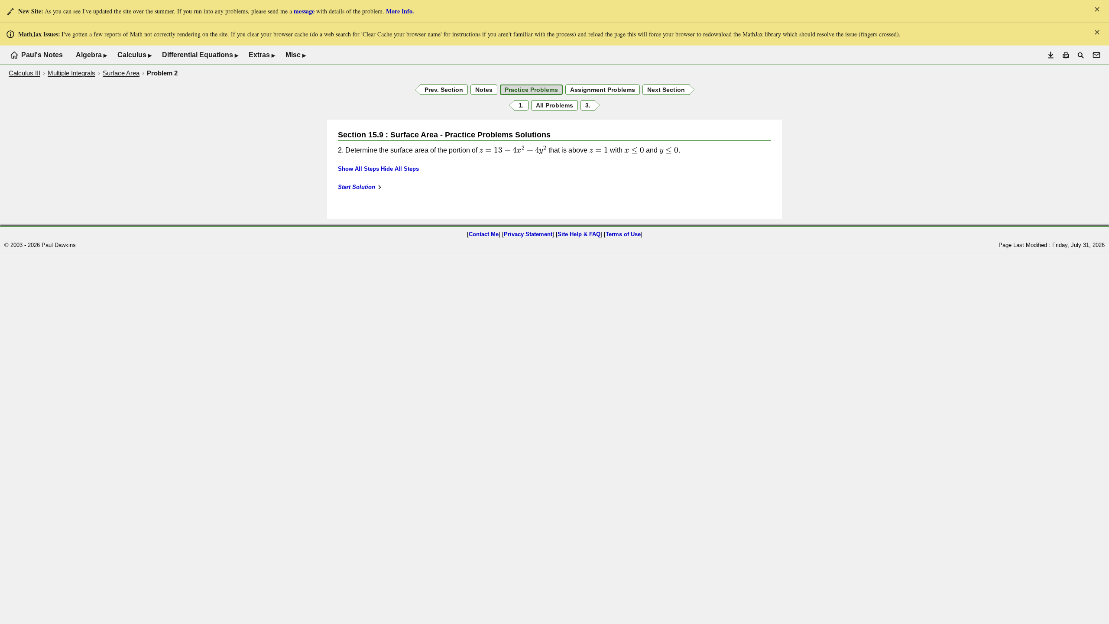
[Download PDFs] (1050, 55)
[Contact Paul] (1096, 55)
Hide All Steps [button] (400, 169)
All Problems (554, 105)
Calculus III (24, 73)
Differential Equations (200, 55)
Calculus (134, 55)
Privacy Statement (528, 234)
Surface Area (121, 73)
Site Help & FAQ (579, 234)
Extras (262, 55)
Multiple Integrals (71, 73)
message (304, 11)
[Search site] (1080, 55)
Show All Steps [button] (358, 169)
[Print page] (1066, 55)
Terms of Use (623, 234)
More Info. (400, 11)
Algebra (91, 55)
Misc (295, 55)
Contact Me (484, 234)
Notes (484, 89)
